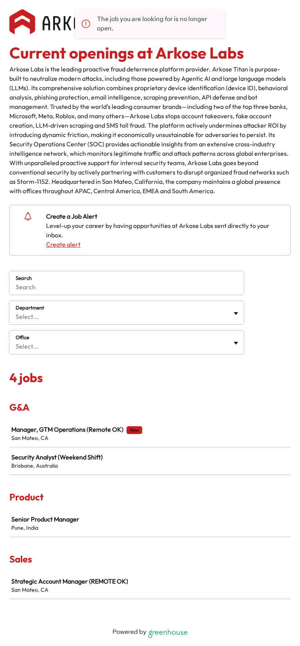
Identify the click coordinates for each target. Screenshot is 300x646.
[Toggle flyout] (236, 313)
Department (30, 307)
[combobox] (16, 316)
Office (22, 337)
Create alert (63, 244)
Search (24, 278)
